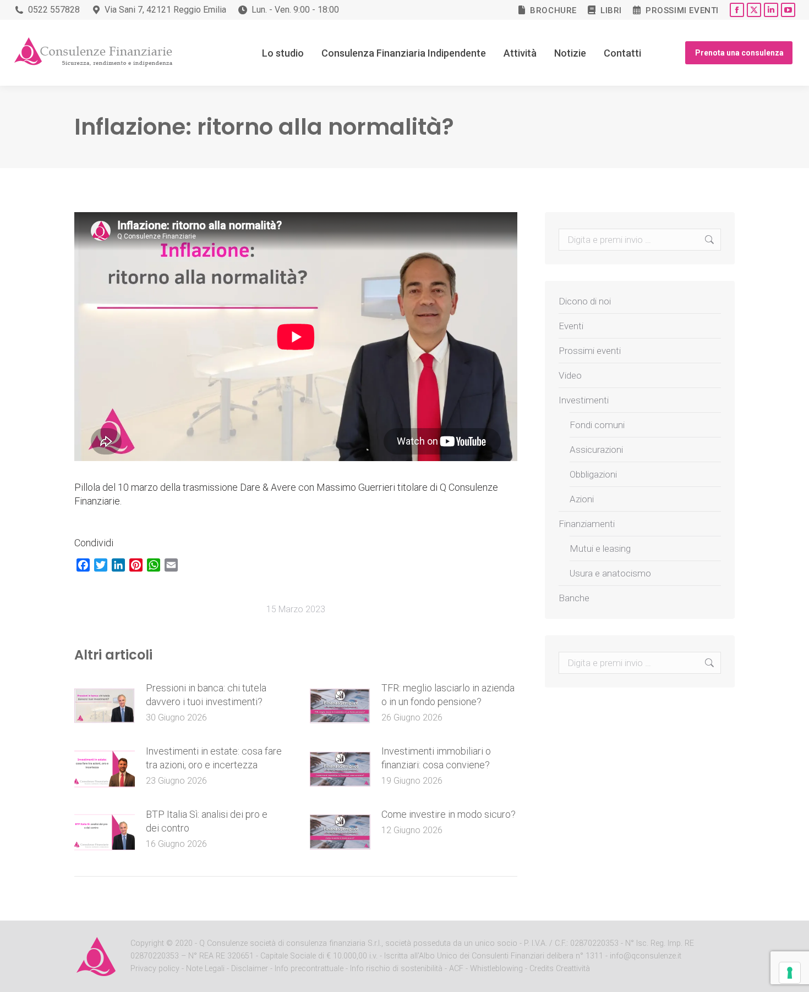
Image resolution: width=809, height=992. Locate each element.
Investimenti (584, 400)
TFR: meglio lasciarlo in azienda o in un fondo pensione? (448, 694)
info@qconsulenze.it (645, 956)
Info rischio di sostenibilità (397, 968)
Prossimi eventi (682, 10)
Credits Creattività (559, 968)
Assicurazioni (596, 449)
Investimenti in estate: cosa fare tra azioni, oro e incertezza (214, 758)
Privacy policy (156, 968)
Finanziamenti (587, 523)
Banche (574, 597)
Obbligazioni (593, 474)
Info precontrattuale (310, 968)
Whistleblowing (496, 968)
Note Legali (205, 968)
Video (570, 375)
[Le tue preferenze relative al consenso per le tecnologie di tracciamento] (789, 972)
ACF (456, 968)
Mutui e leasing (600, 548)
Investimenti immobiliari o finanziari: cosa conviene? (436, 758)
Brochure (553, 10)
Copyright (147, 943)
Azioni (582, 499)
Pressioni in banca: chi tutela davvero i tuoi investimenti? (206, 694)
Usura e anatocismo (610, 573)
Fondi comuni (597, 424)
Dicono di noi (585, 301)
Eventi (571, 325)
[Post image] (104, 706)
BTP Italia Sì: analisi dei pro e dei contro (206, 821)
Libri (611, 10)
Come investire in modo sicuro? (448, 814)
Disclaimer (249, 968)
